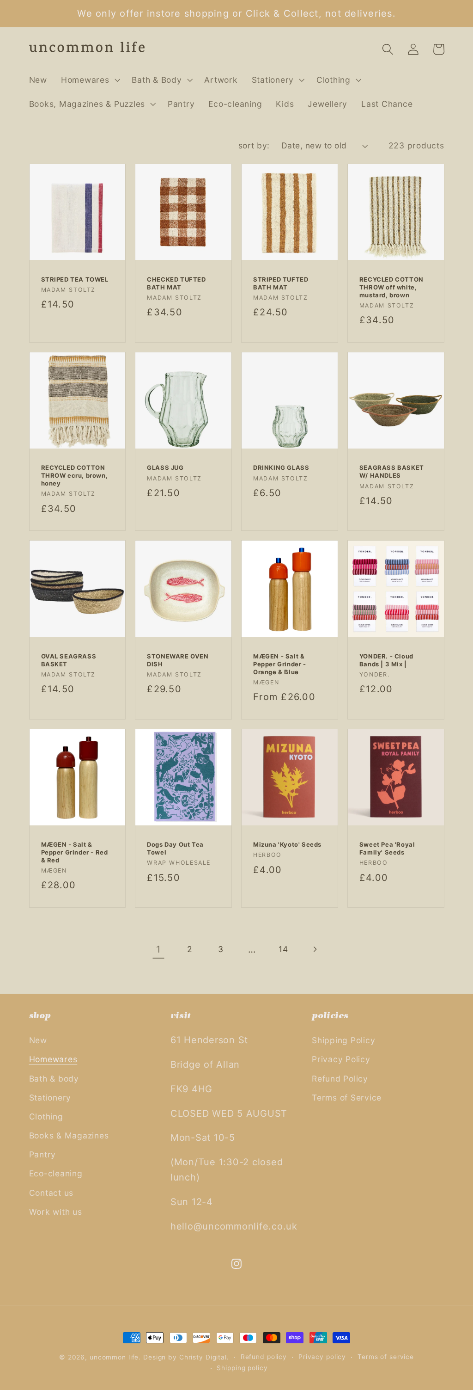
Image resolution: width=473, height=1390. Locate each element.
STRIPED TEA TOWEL (75, 279)
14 (283, 949)
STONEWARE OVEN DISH (177, 660)
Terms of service (386, 1356)
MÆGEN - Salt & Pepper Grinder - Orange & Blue (279, 664)
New (38, 1040)
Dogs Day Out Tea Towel (175, 848)
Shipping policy (242, 1368)
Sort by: (254, 145)
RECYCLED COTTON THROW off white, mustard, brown (391, 287)
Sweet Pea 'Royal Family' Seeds (387, 848)
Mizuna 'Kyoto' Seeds (287, 844)
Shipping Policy (343, 1040)
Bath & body (54, 1078)
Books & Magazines (69, 1135)
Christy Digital (203, 1357)
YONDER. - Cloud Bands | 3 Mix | (386, 660)
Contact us (51, 1193)
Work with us (55, 1212)
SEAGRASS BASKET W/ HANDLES (391, 471)
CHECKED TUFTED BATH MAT (176, 283)
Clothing (46, 1116)
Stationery (50, 1097)
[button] (89, 80)
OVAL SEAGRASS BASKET (69, 660)
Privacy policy (322, 1356)
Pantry (42, 1154)
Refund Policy (340, 1078)
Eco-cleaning (56, 1173)
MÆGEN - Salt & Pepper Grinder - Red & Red (74, 852)
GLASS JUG (165, 467)
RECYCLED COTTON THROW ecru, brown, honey (74, 475)
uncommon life (114, 1357)
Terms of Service (347, 1097)
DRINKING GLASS (281, 467)
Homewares (53, 1059)
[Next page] (314, 949)
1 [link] (158, 949)
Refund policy (264, 1356)
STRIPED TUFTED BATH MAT (280, 283)
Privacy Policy (341, 1059)
